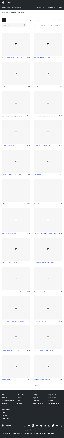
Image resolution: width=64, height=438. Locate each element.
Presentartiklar (53, 404)
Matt (4, 412)
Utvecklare (36, 401)
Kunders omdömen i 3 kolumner (10, 86)
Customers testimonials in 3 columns (44, 262)
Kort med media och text (9, 145)
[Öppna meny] (61, 2)
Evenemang (52, 398)
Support (35, 398)
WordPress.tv (38, 404)
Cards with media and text (41, 321)
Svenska (8, 426)
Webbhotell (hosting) (8, 401)
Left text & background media (10, 204)
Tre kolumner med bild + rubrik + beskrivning (45, 86)
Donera (51, 401)
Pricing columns (6, 379)
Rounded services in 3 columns (42, 145)
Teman (19, 398)
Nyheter (4, 398)
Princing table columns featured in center (45, 116)
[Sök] (24, 25)
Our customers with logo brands (42, 57)
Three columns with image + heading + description (13, 292)
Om (3, 395)
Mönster (4, 7)
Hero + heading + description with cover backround (13, 116)
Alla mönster (5, 12)
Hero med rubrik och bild (9, 233)
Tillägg (19, 401)
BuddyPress (6, 418)
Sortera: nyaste (55, 25)
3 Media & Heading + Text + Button (11, 174)
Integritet (4, 404)
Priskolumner (37, 174)
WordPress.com (7, 409)
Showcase (20, 395)
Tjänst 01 (36, 204)
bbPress (5, 415)
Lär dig (35, 395)
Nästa (36, 385)
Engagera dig (52, 395)
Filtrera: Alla (44, 25)
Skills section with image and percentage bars (13, 57)
